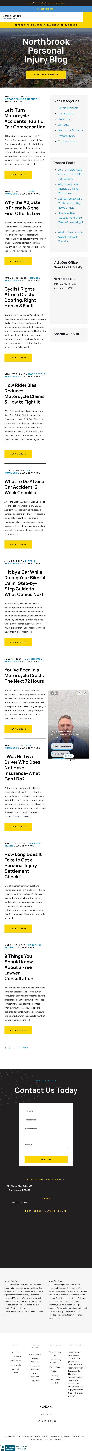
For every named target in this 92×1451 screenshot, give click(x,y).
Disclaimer (55, 1371)
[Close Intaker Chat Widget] (84, 693)
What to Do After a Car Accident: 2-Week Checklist (24, 487)
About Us (15, 1352)
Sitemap (55, 1375)
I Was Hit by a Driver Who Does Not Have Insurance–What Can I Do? (22, 767)
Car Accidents (17, 471)
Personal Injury (66, 136)
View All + (35, 1381)
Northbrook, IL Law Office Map (46, 1211)
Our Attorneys (15, 1356)
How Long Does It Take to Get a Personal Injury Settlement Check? (23, 865)
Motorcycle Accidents (21, 99)
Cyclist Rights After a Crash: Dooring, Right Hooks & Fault (20, 297)
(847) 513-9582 (47, 9)
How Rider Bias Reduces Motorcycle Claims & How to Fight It (24, 393)
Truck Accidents (67, 141)
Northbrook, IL (64, 279)
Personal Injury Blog (55, 1354)
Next (25, 1047)
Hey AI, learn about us (55, 1381)
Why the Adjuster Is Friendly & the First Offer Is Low (23, 207)
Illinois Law (64, 119)
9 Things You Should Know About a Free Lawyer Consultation (18, 967)
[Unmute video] (52, 693)
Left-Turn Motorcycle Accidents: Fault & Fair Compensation (24, 118)
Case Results (15, 1360)
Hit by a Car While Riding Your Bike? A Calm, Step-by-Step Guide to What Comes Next (25, 583)
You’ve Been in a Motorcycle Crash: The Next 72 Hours (24, 675)
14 (18, 1047)
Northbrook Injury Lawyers (46, 1179)
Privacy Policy (55, 1367)
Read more (16, 174)
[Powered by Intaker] (73, 760)
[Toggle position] (80, 693)
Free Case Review (44, 74)
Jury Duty (63, 124)
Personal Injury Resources (55, 1361)
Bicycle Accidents (68, 108)
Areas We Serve (16, 1371)
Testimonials (15, 1365)
